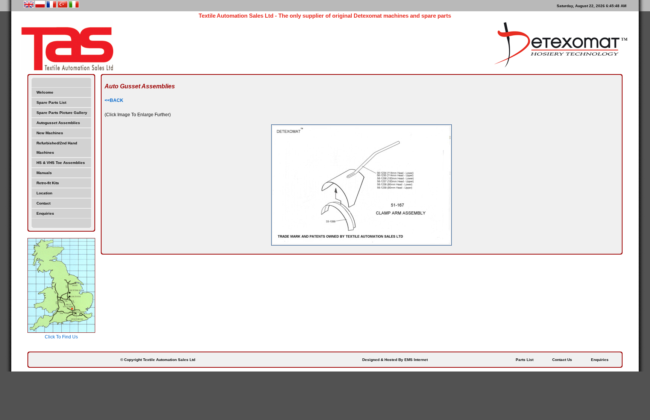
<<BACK (114, 100)
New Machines (49, 133)
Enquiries (45, 213)
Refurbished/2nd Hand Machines (56, 148)
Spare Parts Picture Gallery (61, 113)
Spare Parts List (51, 102)
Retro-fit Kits (47, 183)
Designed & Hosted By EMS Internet (395, 360)
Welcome (44, 92)
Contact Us (562, 360)
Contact (43, 203)
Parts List (524, 360)
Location (44, 193)
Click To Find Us (61, 337)
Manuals (44, 173)
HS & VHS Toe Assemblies (60, 163)
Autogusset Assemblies (58, 123)
